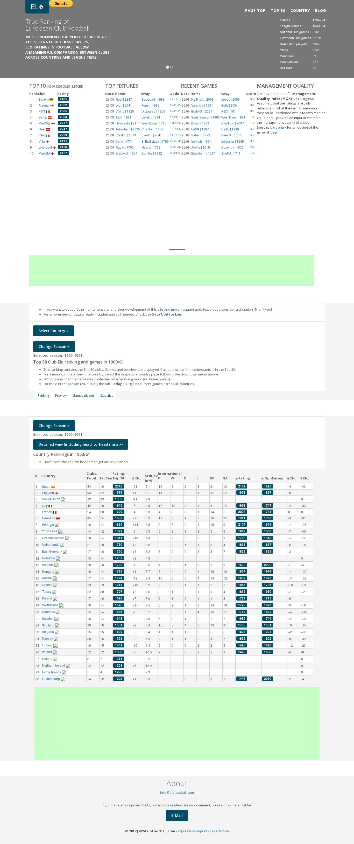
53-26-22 (175, 105)
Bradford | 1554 (126, 153)
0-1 (252, 105)
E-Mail (177, 815)
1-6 (252, 123)
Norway (48, 638)
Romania (49, 558)
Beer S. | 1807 (231, 135)
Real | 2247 (124, 99)
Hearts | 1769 (150, 147)
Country (300, 10)
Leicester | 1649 (232, 141)
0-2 (252, 99)
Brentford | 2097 (232, 123)
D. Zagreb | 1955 (153, 111)
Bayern (44, 99)
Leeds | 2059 (230, 99)
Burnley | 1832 (151, 153)
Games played (83, 395)
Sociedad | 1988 (153, 99)
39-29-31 (175, 141)
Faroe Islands (52, 672)
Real (42, 129)
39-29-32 (175, 147)
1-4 (252, 117)
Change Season (53, 346)
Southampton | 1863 (205, 117)
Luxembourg (51, 678)
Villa (42, 141)
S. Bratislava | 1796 (155, 141)
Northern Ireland (54, 665)
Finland (47, 645)
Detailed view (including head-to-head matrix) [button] (81, 444)
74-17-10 (175, 99)
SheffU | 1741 (230, 153)
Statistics (106, 395)
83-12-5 (176, 123)
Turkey (47, 591)
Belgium (48, 564)
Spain (46, 486)
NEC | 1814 (229, 111)
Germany (49, 518)
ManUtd (45, 153)
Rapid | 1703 (125, 147)
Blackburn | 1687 (203, 153)
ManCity (45, 123)
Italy (45, 505)
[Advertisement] (177, 195)
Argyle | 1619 (200, 147)
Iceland (47, 658)
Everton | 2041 (151, 135)
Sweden (48, 618)
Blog (320, 10)
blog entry (278, 127)
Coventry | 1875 (232, 147)
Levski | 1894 (150, 117)
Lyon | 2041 (124, 105)
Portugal (48, 524)
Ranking (43, 395)
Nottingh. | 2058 (202, 99)
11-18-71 (175, 135)
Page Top (255, 10)
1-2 (252, 153)
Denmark (49, 611)
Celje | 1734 (124, 141)
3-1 (252, 141)
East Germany (52, 551)
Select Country (52, 330)
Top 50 (278, 10)
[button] (10, 39)
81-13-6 (176, 129)
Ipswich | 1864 (201, 141)
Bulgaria (48, 631)
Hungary (48, 571)
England (48, 492)
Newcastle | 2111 (128, 123)
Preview (61, 395)
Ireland (47, 652)
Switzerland (50, 605)
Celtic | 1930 (230, 129)
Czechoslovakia (53, 537)
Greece (47, 584)
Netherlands (51, 544)
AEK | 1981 (123, 117)
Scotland (48, 625)
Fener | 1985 (150, 105)
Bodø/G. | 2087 (201, 111)
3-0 (252, 111)
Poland (47, 598)
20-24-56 (175, 153)
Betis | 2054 (229, 105)
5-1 (252, 129)
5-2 (252, 135)
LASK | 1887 (200, 129)
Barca (43, 117)
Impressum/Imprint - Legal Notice (203, 831)
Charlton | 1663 (152, 129)
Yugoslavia (50, 531)
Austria (47, 578)
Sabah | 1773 (200, 135)
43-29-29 (175, 111)
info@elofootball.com (177, 792)
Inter (42, 135)
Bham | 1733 (200, 123)
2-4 (252, 147)
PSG (42, 111)
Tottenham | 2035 (128, 129)
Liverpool (46, 147)
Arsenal (44, 105)
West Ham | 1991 (233, 117)
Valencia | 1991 (202, 105)
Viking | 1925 (125, 111)
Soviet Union (51, 499)
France (47, 512)
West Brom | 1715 (153, 123)
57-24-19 (175, 117)
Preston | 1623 (126, 135)
